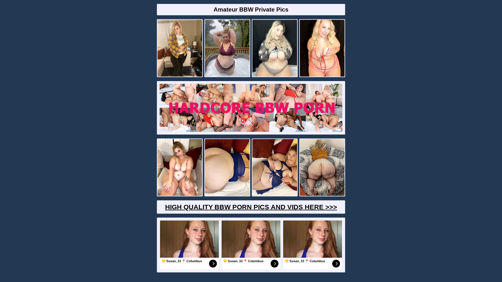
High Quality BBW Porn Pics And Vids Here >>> (251, 207)
